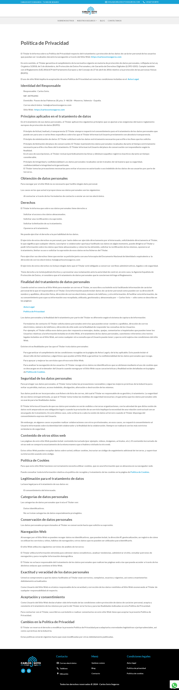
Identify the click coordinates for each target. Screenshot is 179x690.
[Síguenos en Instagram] (29, 671)
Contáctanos (114, 21)
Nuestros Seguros (86, 21)
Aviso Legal (133, 79)
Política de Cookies (35, 372)
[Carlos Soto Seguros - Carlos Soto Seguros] (89, 10)
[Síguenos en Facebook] (23, 671)
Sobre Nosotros (66, 21)
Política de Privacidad (34, 311)
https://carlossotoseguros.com (106, 57)
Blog (102, 21)
